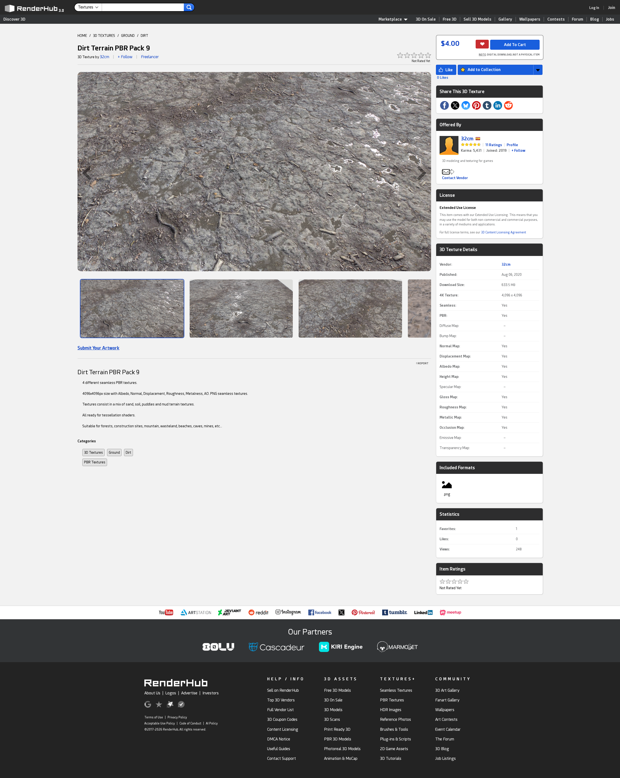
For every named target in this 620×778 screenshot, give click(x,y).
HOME (82, 36)
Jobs (610, 19)
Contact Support (281, 758)
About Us (152, 693)
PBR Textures (94, 462)
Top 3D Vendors (281, 700)
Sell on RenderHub (283, 690)
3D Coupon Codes (282, 719)
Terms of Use (153, 717)
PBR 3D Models (337, 739)
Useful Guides (278, 748)
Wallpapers (529, 19)
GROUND (128, 36)
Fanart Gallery (447, 700)
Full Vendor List (280, 709)
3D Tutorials (390, 758)
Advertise (189, 693)
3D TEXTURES (104, 36)
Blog (594, 19)
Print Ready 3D (337, 729)
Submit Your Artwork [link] (98, 347)
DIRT (144, 36)
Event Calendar (448, 729)
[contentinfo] (90, 7)
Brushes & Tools (394, 729)
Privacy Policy (177, 717)
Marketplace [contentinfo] (390, 19)
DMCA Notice (278, 739)
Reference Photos (395, 719)
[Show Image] (132, 308)
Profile (512, 145)
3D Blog (442, 748)
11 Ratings (493, 145)
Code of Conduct (190, 723)
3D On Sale (426, 19)
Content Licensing (282, 729)
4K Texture (448, 295)
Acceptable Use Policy (159, 723)
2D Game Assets (394, 748)
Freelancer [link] (150, 57)
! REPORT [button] (422, 363)
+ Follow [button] (125, 57)
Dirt (128, 452)
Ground (114, 452)
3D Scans (332, 719)
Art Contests (446, 719)
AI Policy (212, 723)
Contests (556, 19)
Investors (210, 693)
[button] (85, 173)
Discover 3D (14, 19)
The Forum (444, 739)
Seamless (447, 305)
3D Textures (93, 452)
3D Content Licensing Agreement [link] (503, 232)
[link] (596, 8)
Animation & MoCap (340, 758)
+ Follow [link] (518, 150)
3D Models (333, 709)
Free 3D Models (337, 690)
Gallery (505, 19)
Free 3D (450, 19)
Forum (577, 19)
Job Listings (445, 758)
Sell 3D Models (477, 19)
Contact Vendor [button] (455, 178)
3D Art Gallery (447, 690)
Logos (170, 693)
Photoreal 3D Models (342, 748)
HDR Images (390, 709)
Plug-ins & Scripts (395, 739)
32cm (104, 57)
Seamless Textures (396, 690)
